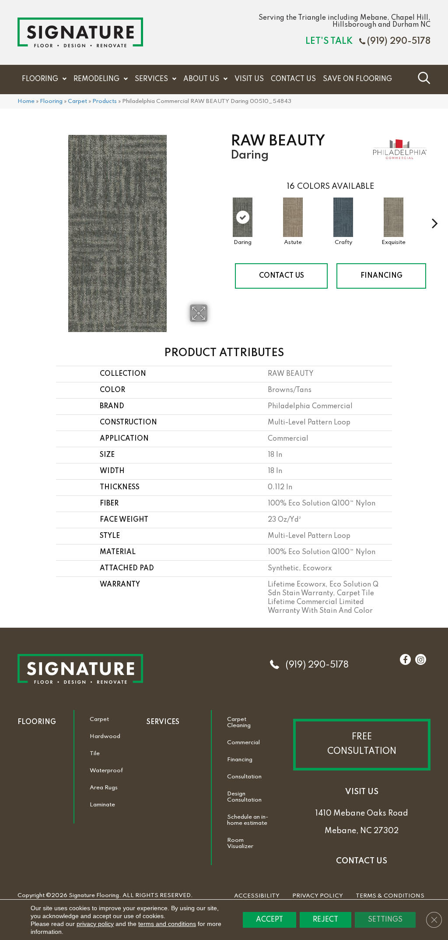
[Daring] (243, 217)
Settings (385, 919)
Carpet (77, 101)
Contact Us (281, 275)
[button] (361, 744)
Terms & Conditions (390, 896)
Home (26, 101)
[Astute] (293, 217)
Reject (325, 919)
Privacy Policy (317, 896)
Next (434, 209)
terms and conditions (167, 923)
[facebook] (405, 660)
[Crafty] (343, 217)
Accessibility (257, 896)
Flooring (51, 101)
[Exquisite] (394, 217)
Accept (269, 919)
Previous (226, 209)
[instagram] (420, 660)
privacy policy (95, 923)
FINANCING (381, 275)
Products (104, 101)
